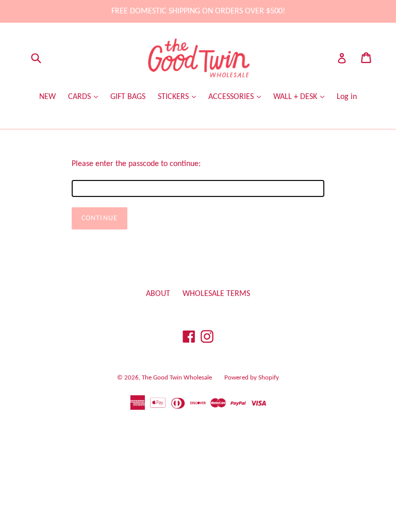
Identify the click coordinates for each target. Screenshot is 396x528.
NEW (47, 97)
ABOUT (158, 294)
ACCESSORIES (232, 97)
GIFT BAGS (127, 97)
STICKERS (174, 97)
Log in (347, 97)
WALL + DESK (296, 97)
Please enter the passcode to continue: (136, 164)
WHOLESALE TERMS (216, 294)
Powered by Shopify (251, 377)
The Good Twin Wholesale (177, 377)
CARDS (80, 97)
